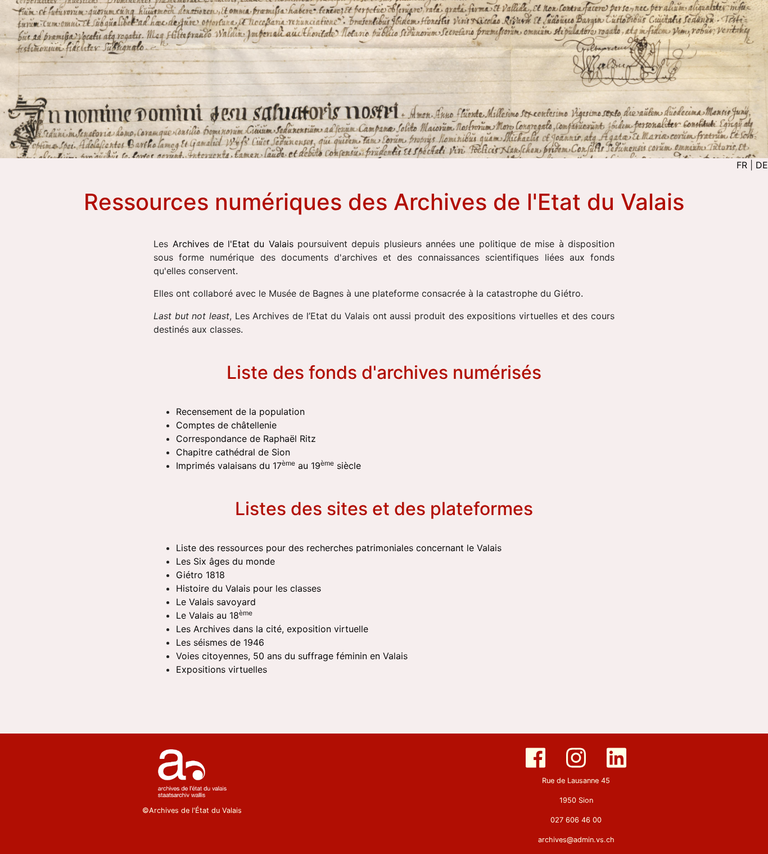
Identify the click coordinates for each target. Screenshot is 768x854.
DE (762, 165)
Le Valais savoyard (216, 601)
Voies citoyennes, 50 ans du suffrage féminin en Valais (292, 655)
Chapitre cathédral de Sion (233, 452)
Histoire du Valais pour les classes (248, 588)
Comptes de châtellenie (226, 425)
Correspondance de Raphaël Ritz (246, 438)
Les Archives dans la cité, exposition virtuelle (272, 628)
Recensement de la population (240, 411)
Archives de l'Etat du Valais (233, 243)
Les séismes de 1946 (220, 642)
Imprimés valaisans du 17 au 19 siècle (268, 465)
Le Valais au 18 (214, 615)
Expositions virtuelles (221, 669)
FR (742, 165)
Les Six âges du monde (225, 561)
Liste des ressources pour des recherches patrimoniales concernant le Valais (339, 547)
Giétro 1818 (200, 574)
